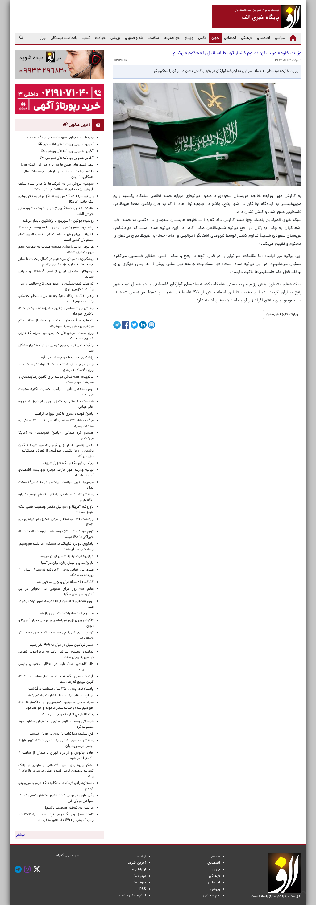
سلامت (153, 38)
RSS (142, 889)
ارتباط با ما (138, 869)
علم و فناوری (134, 38)
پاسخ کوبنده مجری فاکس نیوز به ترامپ (64, 414)
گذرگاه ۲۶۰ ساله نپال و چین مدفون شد (65, 582)
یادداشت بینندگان (64, 38)
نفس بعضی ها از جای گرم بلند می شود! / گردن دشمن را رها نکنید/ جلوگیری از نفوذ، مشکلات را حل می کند (56, 451)
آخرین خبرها (137, 863)
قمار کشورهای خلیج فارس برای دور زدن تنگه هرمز (57, 165)
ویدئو (189, 38)
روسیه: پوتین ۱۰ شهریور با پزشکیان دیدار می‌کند (58, 221)
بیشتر (20, 835)
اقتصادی (263, 38)
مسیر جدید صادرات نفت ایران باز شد (66, 613)
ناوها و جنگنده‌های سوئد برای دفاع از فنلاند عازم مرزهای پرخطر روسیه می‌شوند (56, 323)
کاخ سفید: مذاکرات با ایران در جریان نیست (62, 734)
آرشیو (141, 856)
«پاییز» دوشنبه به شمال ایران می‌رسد (66, 556)
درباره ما (140, 876)
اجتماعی (230, 38)
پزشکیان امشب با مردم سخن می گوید (66, 358)
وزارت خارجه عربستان (282, 314)
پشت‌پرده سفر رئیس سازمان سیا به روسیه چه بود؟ (56, 228)
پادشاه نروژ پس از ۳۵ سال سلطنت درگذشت (61, 689)
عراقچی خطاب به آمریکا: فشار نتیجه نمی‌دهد (60, 695)
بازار (43, 38)
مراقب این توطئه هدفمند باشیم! (69, 808)
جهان (214, 38)
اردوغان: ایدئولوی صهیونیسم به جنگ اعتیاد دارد (58, 138)
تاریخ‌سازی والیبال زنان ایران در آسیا (67, 563)
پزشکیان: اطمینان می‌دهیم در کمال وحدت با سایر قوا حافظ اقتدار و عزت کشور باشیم (56, 262)
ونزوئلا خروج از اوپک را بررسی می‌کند (67, 715)
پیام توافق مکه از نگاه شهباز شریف (68, 463)
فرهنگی (246, 38)
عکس (202, 38)
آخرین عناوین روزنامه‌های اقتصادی (68, 144)
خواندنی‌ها (172, 38)
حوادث (100, 38)
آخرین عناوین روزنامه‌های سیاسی (69, 158)
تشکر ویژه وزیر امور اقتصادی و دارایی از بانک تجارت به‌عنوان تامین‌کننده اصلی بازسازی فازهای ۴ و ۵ (56, 771)
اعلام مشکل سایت (132, 896)
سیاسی (280, 38)
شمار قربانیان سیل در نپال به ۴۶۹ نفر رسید (62, 645)
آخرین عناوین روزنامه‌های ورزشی (69, 151)
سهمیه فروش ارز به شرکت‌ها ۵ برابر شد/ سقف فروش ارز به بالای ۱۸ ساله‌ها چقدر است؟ (56, 186)
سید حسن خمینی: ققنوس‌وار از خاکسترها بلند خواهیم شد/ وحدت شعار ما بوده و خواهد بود (56, 705)
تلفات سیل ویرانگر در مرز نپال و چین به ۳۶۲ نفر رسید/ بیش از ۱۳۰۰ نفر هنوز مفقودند (56, 817)
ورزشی (115, 38)
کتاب (86, 38)
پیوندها (140, 883)
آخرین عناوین (79, 125)
